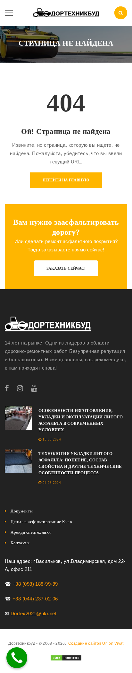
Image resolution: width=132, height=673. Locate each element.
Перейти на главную (66, 180)
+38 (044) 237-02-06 (35, 598)
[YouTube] (34, 388)
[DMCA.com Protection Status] (66, 657)
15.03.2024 (52, 439)
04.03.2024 (52, 483)
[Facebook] (7, 388)
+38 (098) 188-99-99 (35, 584)
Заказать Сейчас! (66, 268)
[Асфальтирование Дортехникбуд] (48, 324)
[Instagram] (20, 388)
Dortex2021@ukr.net (33, 613)
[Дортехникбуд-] (66, 12)
